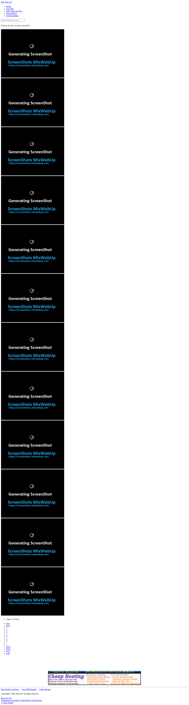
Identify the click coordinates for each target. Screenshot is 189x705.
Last (8, 654)
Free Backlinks (12, 16)
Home (8, 6)
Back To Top (6, 698)
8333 (8, 647)
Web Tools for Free (14, 11)
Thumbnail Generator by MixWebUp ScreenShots (21, 700)
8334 (8, 649)
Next (8, 651)
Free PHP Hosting (29, 689)
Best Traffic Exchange (10, 689)
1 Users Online (7, 703)
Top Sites (10, 9)
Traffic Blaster (45, 689)
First (8, 623)
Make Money (11, 13)
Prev (8, 626)
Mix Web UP (6, 2)
